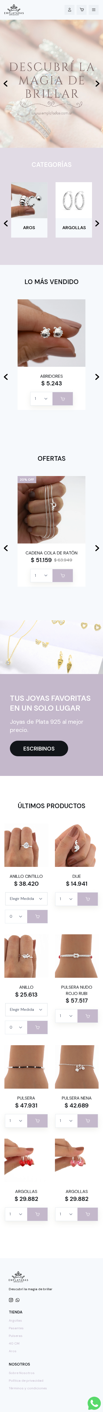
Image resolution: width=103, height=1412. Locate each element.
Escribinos (39, 748)
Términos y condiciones (28, 1388)
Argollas (15, 1320)
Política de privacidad (26, 1380)
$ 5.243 (51, 383)
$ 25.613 (26, 995)
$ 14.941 (76, 884)
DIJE (77, 876)
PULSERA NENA (77, 1098)
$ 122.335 (41, 566)
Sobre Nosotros (22, 1373)
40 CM (14, 1343)
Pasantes (16, 1328)
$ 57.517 (77, 1001)
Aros (12, 1351)
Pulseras (16, 1336)
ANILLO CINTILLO (26, 876)
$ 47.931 (26, 1105)
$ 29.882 (26, 1199)
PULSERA (26, 1098)
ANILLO (26, 987)
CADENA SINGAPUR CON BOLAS (51, 556)
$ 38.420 (26, 884)
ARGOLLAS (26, 1191)
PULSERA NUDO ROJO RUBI (76, 990)
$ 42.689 (77, 1105)
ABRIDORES (51, 376)
